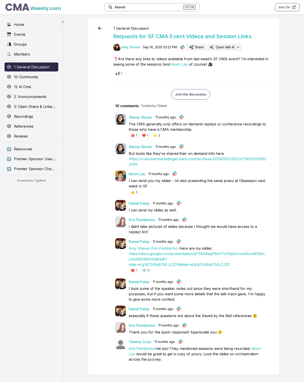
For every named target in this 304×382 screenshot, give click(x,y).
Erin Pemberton (164, 248)
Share (199, 47)
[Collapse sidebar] (63, 22)
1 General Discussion (131, 28)
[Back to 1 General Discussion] (99, 28)
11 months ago (165, 117)
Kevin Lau (179, 64)
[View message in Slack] (182, 47)
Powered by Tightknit (31, 180)
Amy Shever (139, 248)
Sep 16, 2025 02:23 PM (160, 47)
